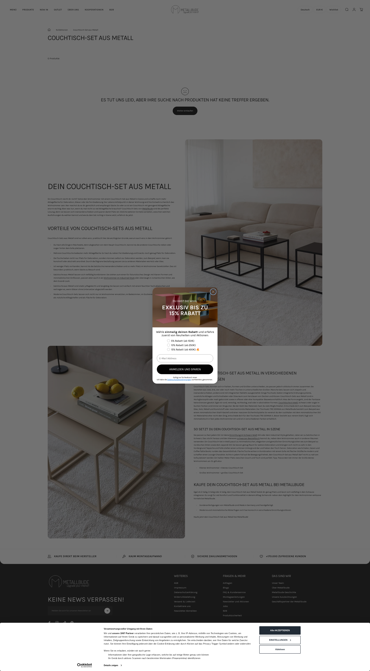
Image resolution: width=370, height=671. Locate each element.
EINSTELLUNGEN (278, 640)
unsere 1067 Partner (123, 633)
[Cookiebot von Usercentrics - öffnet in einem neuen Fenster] (84, 665)
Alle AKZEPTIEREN (280, 630)
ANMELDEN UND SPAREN (185, 369)
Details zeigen (111, 665)
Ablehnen (280, 649)
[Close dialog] (213, 292)
